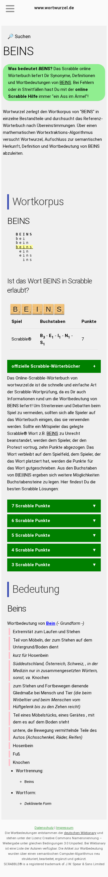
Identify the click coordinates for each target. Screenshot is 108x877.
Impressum (64, 828)
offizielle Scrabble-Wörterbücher (46, 366)
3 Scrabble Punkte (31, 564)
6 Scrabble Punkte (31, 520)
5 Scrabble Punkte (31, 535)
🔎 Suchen (19, 36)
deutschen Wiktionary (80, 833)
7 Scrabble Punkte (31, 505)
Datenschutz (44, 828)
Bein (50, 623)
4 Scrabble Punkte (31, 550)
